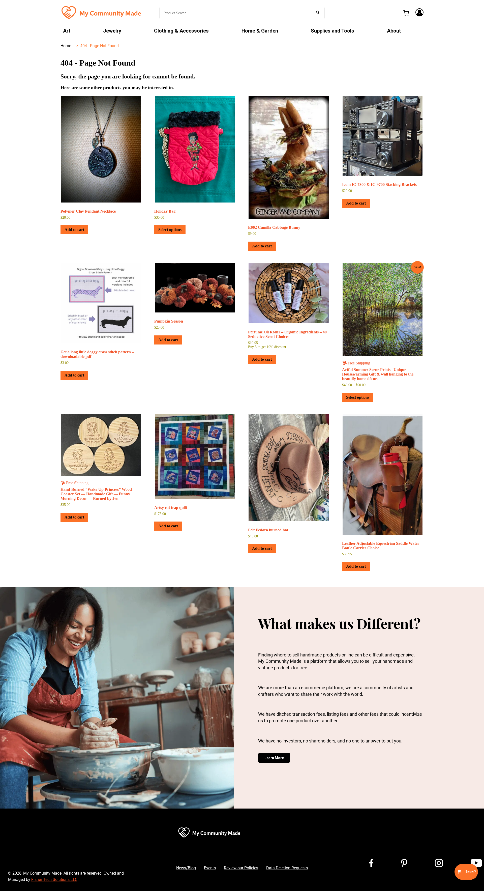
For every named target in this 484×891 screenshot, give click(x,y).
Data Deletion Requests (287, 868)
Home (65, 45)
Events (210, 868)
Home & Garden (259, 31)
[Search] (317, 13)
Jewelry (112, 31)
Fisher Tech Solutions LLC (54, 879)
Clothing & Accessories (181, 31)
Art (66, 31)
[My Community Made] (101, 12)
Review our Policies (241, 868)
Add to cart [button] (74, 229)
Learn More (274, 758)
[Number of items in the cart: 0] (406, 13)
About (394, 31)
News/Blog (186, 868)
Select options (170, 229)
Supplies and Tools (332, 31)
